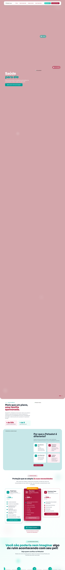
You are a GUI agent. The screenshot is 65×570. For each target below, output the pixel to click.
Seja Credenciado (38, 3)
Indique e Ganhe (31, 3)
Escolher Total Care (14, 519)
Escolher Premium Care (51, 514)
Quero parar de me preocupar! (14, 84)
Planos (17, 3)
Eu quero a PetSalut (38, 465)
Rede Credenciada (23, 3)
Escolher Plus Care (32, 517)
